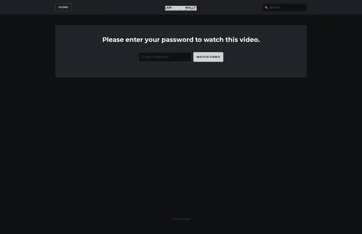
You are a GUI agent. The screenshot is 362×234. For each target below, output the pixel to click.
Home (63, 7)
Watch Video (208, 56)
